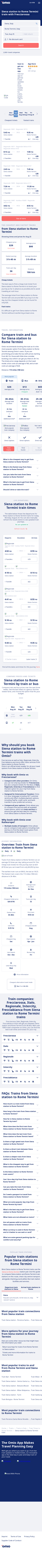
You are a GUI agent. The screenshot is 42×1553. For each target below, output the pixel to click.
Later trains (30, 659)
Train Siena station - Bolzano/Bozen (15, 1386)
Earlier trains (12, 659)
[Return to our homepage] (6, 3)
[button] (12, 34)
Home (4, 1428)
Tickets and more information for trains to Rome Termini (18, 1353)
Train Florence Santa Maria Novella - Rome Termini (21, 1419)
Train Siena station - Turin (11, 1395)
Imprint (4, 1536)
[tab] (11, 120)
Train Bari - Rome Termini (11, 1377)
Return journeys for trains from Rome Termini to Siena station (20, 1348)
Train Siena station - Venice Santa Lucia (17, 1381)
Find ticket (11, 248)
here (38, 667)
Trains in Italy (21, 1428)
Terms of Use (16, 1536)
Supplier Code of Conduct (11, 1540)
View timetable (11, 274)
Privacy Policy (29, 1536)
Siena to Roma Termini (10, 1272)
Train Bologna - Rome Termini (13, 1399)
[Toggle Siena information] (37, 1297)
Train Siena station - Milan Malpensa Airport (18, 1390)
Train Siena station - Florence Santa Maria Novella (21, 1320)
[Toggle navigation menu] (39, 3)
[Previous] (6, 708)
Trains (11, 1428)
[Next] (37, 114)
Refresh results (19, 529)
